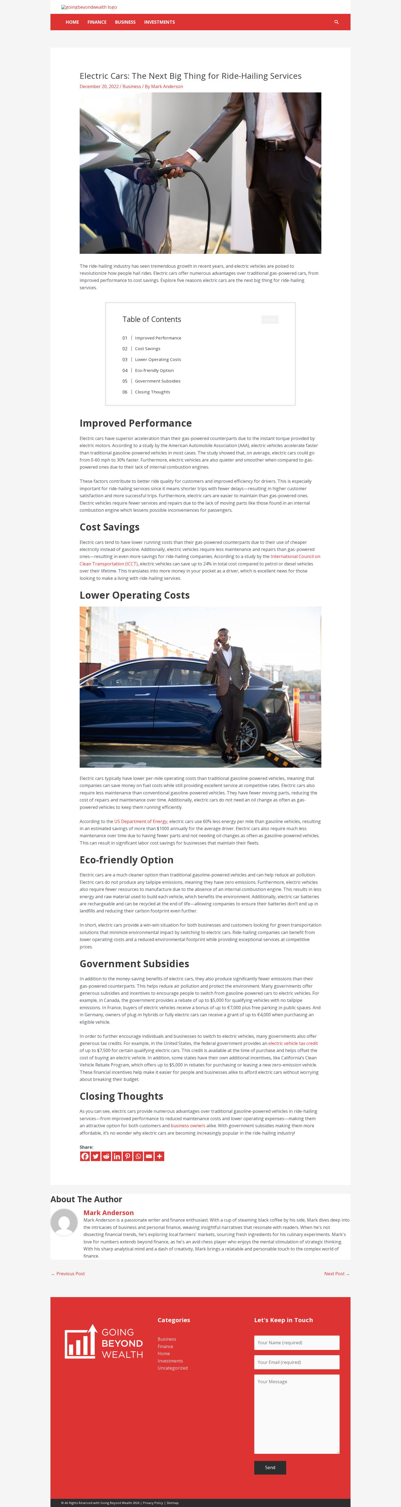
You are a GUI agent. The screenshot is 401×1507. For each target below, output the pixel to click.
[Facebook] (85, 1156)
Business (125, 22)
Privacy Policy (153, 1503)
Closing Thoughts (152, 391)
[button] (337, 22)
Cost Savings (147, 348)
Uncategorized (173, 1368)
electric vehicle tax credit (293, 1043)
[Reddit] (106, 1156)
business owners (188, 1126)
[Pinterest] (127, 1156)
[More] (159, 1156)
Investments (159, 22)
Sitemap (173, 1503)
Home (72, 22)
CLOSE (270, 319)
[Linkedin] (117, 1156)
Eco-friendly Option (154, 370)
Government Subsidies (158, 381)
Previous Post (68, 1274)
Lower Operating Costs (158, 359)
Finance (97, 22)
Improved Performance (158, 337)
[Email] (149, 1156)
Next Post (337, 1274)
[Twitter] (95, 1156)
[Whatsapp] (138, 1156)
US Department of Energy (140, 821)
